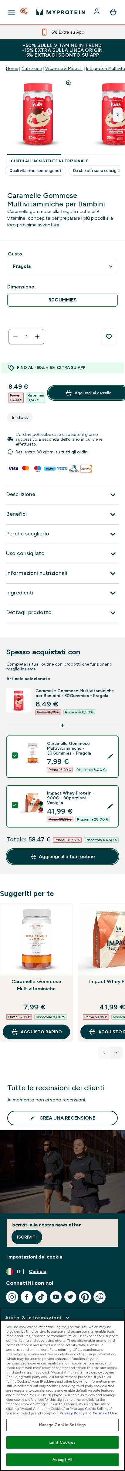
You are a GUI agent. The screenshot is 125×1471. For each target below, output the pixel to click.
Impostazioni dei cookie (34, 1256)
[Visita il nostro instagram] (12, 1297)
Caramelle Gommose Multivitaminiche (36, 985)
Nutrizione (32, 68)
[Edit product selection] (110, 757)
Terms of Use (105, 1413)
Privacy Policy (72, 1413)
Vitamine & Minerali (64, 68)
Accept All (62, 1459)
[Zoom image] (68, 83)
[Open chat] (99, 1297)
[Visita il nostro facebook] (27, 1297)
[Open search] (24, 12)
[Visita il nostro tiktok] (41, 1297)
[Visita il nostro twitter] (70, 1297)
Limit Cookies (62, 1442)
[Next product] (116, 1053)
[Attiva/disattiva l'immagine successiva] (118, 114)
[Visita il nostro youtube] (56, 1297)
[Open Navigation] (11, 12)
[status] (26, 336)
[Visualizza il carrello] (113, 12)
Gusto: (16, 253)
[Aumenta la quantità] (37, 336)
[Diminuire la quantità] (15, 336)
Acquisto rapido (41, 1031)
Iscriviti (27, 1237)
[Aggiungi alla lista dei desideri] (109, 336)
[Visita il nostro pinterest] (85, 1297)
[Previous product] (104, 1053)
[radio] (62, 300)
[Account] (97, 12)
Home (12, 68)
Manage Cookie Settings (62, 1425)
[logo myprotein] (60, 12)
